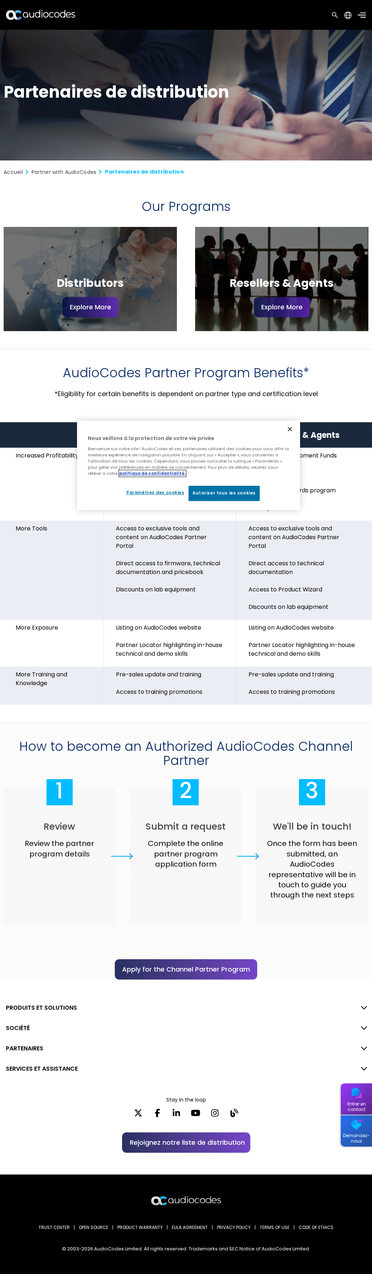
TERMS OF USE (275, 1227)
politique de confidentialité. (152, 473)
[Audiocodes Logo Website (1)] (41, 15)
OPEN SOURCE (93, 1227)
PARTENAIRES (24, 1048)
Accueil (13, 172)
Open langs (348, 15)
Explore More (90, 307)
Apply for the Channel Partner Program (186, 969)
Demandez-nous (356, 1138)
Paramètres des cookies (155, 493)
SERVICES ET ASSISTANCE (42, 1069)
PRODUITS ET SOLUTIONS (41, 1008)
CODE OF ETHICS (316, 1227)
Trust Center (54, 1227)
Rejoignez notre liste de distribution (187, 1142)
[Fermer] (290, 429)
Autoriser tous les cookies (224, 493)
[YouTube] (195, 1115)
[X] (138, 1115)
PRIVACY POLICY (234, 1227)
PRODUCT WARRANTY (140, 1227)
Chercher (335, 15)
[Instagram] (215, 1115)
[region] (188, 465)
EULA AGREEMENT (190, 1227)
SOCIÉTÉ (18, 1028)
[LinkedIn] (176, 1115)
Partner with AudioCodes (64, 172)
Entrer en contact (356, 1106)
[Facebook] (157, 1115)
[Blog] (234, 1115)
